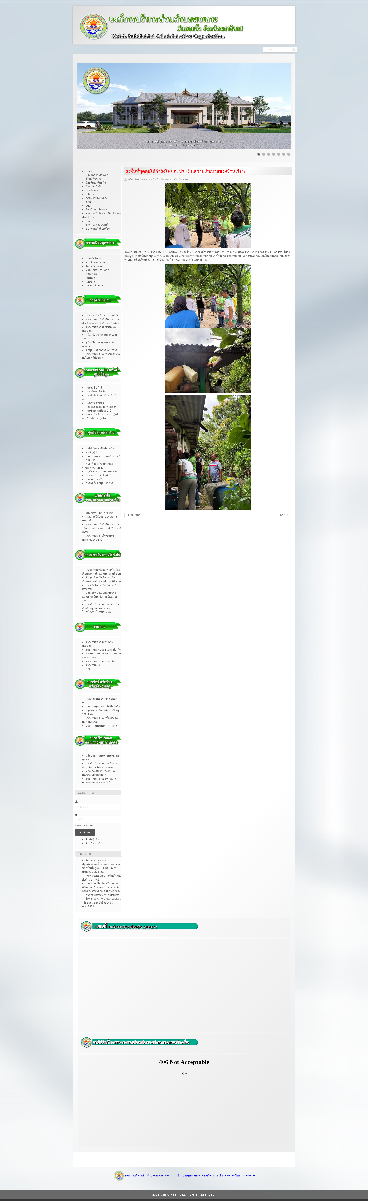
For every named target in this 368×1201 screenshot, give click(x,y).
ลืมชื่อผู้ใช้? (92, 839)
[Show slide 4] (273, 154)
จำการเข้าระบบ (84, 825)
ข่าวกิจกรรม (180, 179)
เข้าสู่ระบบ (85, 832)
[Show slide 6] (283, 154)
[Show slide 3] (268, 154)
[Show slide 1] (258, 154)
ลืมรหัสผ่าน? (93, 843)
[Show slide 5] (278, 154)
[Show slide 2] (263, 154)
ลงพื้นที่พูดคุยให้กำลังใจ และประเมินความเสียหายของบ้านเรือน (185, 171)
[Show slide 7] (288, 154)
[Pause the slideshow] (279, 106)
